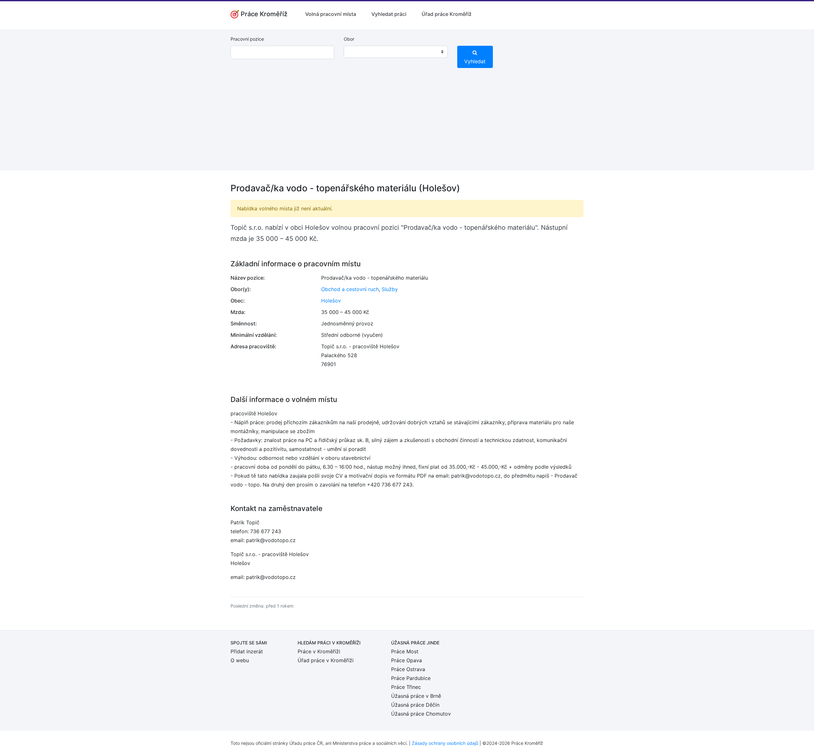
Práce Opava (406, 660)
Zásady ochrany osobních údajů (445, 743)
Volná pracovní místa (330, 14)
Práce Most (404, 651)
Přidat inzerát (247, 651)
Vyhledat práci (388, 14)
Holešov (331, 300)
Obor (349, 39)
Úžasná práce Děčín (415, 705)
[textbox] (356, 52)
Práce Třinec (406, 687)
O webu (240, 660)
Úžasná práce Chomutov (421, 714)
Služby (390, 289)
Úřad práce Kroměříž (447, 14)
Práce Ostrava (408, 669)
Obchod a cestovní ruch (350, 289)
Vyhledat (475, 61)
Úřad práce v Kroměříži (326, 660)
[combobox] (395, 52)
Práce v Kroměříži (319, 651)
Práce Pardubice (411, 678)
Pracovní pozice (247, 39)
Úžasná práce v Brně (416, 696)
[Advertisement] (407, 125)
